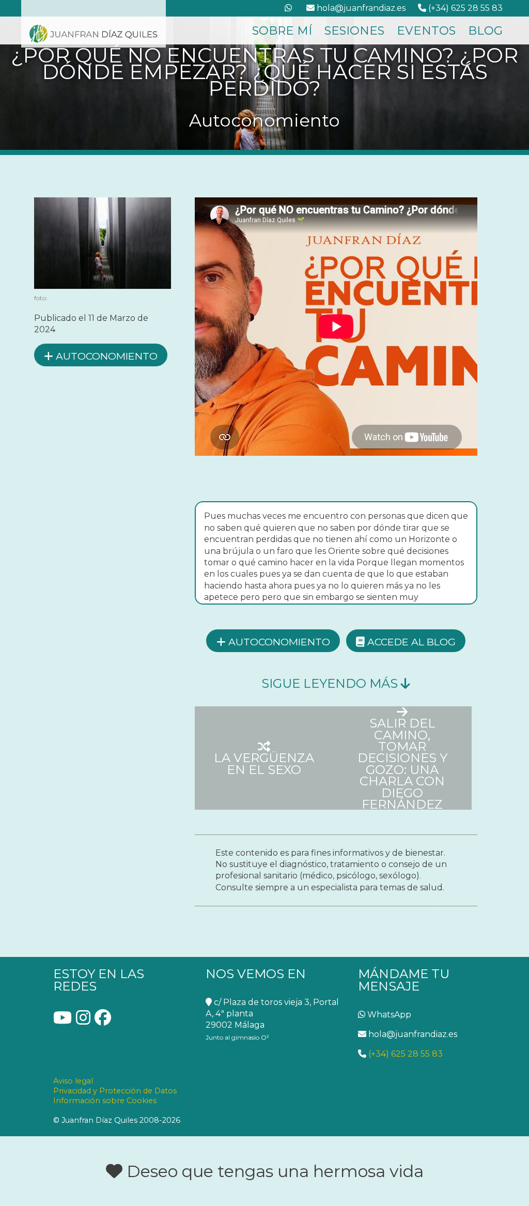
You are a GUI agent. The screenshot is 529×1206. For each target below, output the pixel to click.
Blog (485, 30)
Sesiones (354, 30)
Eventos (426, 30)
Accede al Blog (410, 642)
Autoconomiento (105, 356)
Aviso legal (73, 1081)
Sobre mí (282, 30)
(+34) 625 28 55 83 (404, 1054)
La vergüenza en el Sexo (264, 763)
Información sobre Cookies (105, 1100)
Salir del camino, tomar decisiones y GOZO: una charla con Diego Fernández (402, 763)
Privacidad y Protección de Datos (115, 1090)
